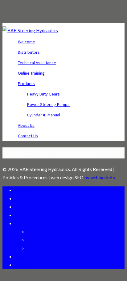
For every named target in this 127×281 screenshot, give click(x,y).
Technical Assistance (37, 62)
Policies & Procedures (24, 177)
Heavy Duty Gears (43, 94)
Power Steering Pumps (48, 104)
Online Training (31, 73)
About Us (26, 125)
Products (26, 83)
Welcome (26, 42)
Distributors (29, 52)
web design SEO (67, 177)
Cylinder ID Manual (43, 115)
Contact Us (28, 136)
